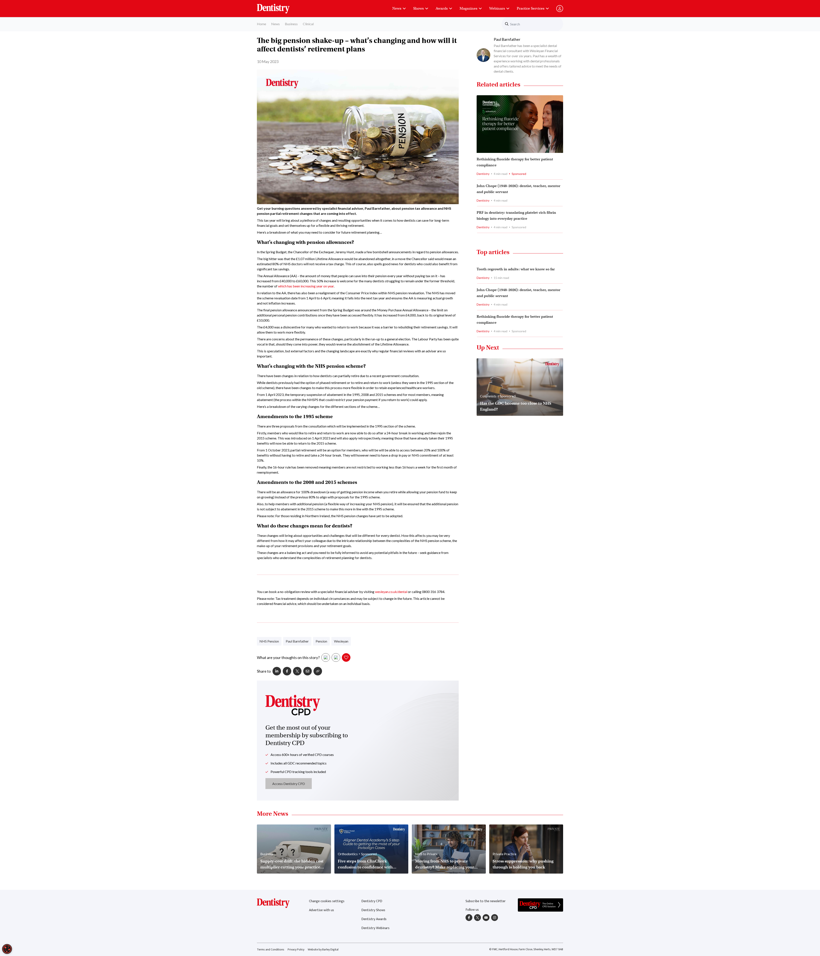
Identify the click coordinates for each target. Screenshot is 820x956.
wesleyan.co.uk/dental (391, 592)
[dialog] (7, 949)
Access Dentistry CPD (288, 784)
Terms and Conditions (270, 949)
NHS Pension (269, 641)
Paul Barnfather (297, 641)
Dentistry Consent (278, 6)
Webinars (497, 8)
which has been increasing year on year (306, 286)
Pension (321, 641)
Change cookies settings (326, 901)
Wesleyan (341, 641)
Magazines (468, 8)
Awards (442, 8)
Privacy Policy (296, 949)
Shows (418, 8)
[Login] (559, 8)
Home (261, 24)
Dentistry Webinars (375, 928)
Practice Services (530, 8)
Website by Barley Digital (323, 949)
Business (291, 24)
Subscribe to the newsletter (486, 901)
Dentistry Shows (373, 910)
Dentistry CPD (371, 901)
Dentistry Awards (374, 919)
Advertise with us (321, 910)
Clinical (308, 24)
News (396, 8)
